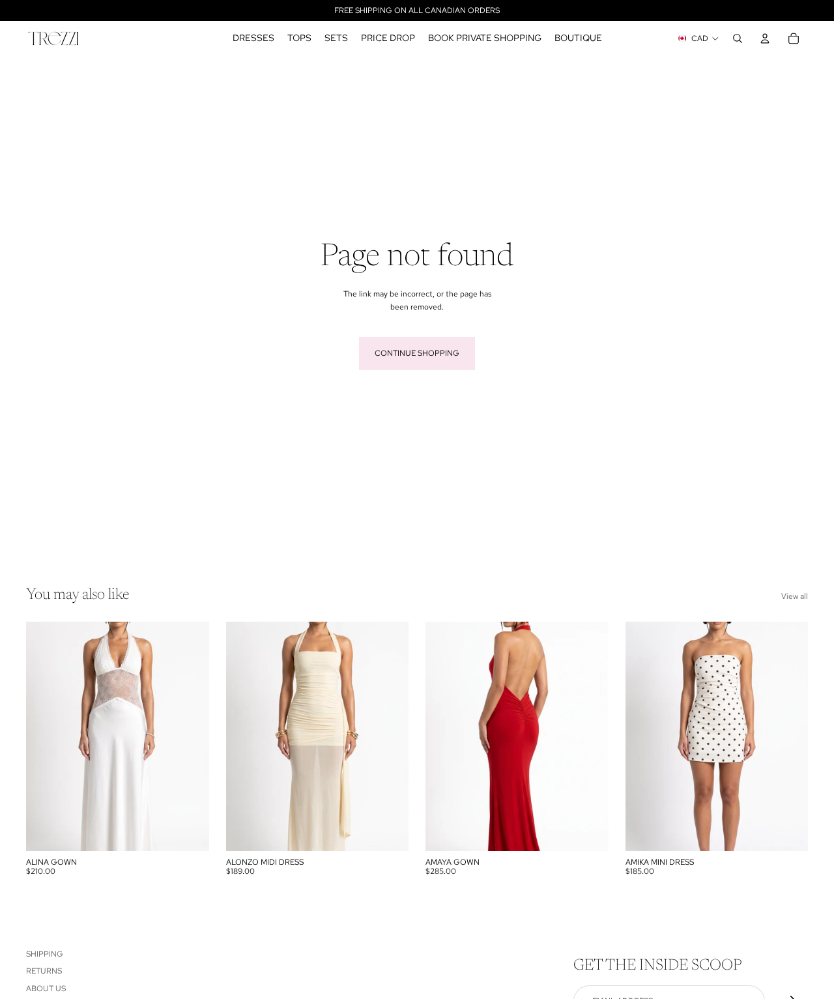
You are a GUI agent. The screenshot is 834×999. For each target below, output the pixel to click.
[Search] (737, 38)
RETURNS (44, 971)
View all (794, 596)
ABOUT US (46, 988)
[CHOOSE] (189, 831)
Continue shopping (417, 353)
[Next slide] (589, 736)
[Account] (765, 38)
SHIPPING (44, 954)
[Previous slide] (445, 736)
